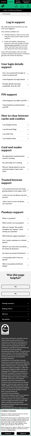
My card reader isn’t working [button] (12, 163)
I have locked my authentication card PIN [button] (13, 106)
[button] (28, 6)
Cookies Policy (11, 430)
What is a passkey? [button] (8, 219)
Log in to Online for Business (12, 10)
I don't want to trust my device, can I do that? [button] (13, 203)
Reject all (23, 433)
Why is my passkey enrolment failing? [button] (12, 265)
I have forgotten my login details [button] (13, 80)
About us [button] (8, 314)
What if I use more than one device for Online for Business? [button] (14, 248)
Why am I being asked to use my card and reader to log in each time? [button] (13, 169)
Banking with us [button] (11, 309)
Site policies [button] (9, 319)
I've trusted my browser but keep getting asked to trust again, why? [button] (14, 190)
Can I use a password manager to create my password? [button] (14, 74)
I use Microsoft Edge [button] (9, 130)
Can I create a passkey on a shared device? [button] (14, 242)
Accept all (8, 433)
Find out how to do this (12, 45)
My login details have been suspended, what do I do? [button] (11, 85)
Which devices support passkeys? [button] (13, 236)
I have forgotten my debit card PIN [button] (14, 101)
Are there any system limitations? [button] (14, 254)
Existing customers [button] (11, 304)
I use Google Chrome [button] (9, 125)
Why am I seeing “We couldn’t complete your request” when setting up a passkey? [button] (12, 230)
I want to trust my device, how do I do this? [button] (14, 197)
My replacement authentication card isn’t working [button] (13, 158)
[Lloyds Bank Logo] (2, 6)
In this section (6, 14)
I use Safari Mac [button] (7, 134)
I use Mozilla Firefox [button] (9, 139)
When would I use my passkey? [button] (13, 223)
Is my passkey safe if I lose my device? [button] (12, 259)
